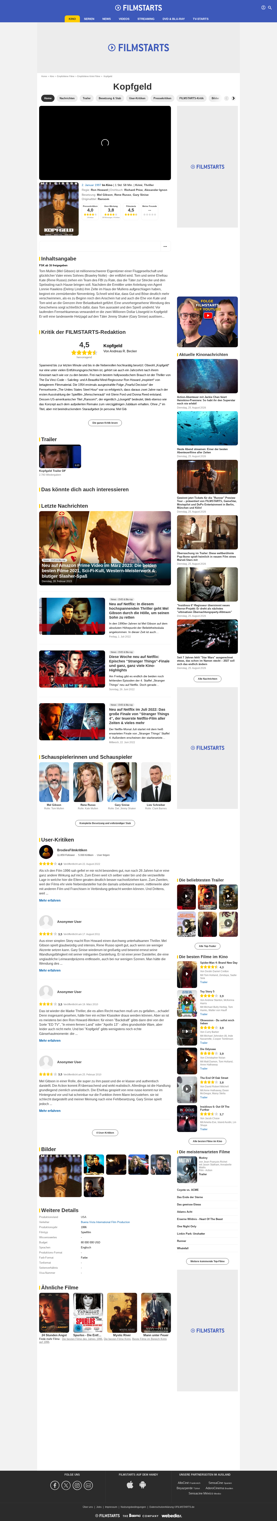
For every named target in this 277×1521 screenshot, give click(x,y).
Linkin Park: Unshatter (191, 1233)
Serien (89, 18)
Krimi (138, 185)
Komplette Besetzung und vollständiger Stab (105, 823)
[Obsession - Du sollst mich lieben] (187, 1032)
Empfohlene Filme (65, 76)
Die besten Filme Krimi (117, 1338)
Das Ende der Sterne (190, 1197)
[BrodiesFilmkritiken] (46, 852)
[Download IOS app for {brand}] (132, 1484)
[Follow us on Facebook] (55, 1485)
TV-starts (200, 18)
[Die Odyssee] (187, 1061)
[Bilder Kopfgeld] (60, 1175)
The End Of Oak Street (214, 1077)
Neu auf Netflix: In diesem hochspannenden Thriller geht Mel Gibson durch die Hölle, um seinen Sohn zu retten (139, 610)
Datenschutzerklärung (161, 1507)
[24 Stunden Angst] (54, 1313)
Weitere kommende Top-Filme (207, 1261)
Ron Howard (99, 189)
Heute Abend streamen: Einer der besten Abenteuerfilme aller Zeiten (202, 450)
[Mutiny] (187, 1169)
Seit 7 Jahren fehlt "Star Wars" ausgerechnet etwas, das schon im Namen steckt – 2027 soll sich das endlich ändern (206, 661)
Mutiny (203, 1157)
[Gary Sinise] (122, 782)
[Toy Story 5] (187, 1003)
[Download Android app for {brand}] (145, 1484)
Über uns (88, 1507)
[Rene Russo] (88, 782)
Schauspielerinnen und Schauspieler (86, 757)
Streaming (146, 18)
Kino (72, 18)
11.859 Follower (66, 855)
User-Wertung (111, 206)
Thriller (149, 185)
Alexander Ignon (155, 189)
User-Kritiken (57, 840)
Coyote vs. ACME (188, 1189)
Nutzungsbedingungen (133, 1507)
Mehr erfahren (50, 900)
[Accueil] (138, 8)
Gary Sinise (141, 194)
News (106, 18)
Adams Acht (184, 1211)
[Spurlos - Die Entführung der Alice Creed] (88, 1313)
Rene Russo (122, 194)
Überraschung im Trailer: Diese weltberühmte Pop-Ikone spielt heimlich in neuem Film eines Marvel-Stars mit (206, 556)
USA (83, 1217)
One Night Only (186, 1226)
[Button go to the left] (226, 98)
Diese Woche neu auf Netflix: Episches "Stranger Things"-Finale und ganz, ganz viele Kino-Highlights (139, 663)
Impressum (111, 1507)
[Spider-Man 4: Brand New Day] (187, 974)
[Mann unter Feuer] (156, 1313)
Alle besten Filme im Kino (207, 1141)
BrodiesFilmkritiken (72, 850)
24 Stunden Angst (54, 1335)
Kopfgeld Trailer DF (52, 470)
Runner (181, 1241)
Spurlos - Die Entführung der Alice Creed (102, 1335)
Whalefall (183, 1248)
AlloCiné (183, 1482)
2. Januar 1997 (92, 185)
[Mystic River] (122, 1313)
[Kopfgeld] (59, 209)
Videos (124, 18)
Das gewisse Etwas (189, 1204)
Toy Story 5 (207, 991)
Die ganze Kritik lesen (105, 422)
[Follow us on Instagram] (78, 1485)
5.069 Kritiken (86, 855)
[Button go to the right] (233, 98)
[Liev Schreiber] (156, 782)
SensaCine (215, 1482)
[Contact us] (89, 1485)
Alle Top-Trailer (207, 946)
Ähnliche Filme (59, 1288)
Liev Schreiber (156, 804)
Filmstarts (131, 206)
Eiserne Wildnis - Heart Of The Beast (200, 1219)
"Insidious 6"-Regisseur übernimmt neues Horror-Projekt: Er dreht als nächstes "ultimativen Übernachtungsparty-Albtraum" (204, 609)
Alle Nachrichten (207, 678)
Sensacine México (201, 1493)
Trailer (49, 439)
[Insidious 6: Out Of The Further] (187, 1118)
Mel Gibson (105, 194)
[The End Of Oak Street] (187, 1089)
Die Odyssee (208, 1049)
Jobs (99, 1507)
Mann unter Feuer (156, 1335)
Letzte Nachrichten (64, 506)
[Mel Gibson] (54, 782)
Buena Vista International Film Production (105, 1222)
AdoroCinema (215, 1488)
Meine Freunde (149, 206)
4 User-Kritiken (105, 1132)
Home (44, 76)
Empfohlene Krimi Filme (88, 76)
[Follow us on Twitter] (66, 1485)
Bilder (48, 1149)
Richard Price (133, 189)
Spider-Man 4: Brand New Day (218, 962)
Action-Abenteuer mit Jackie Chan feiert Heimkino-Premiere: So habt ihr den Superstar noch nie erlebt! (206, 400)
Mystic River (122, 1335)
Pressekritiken (90, 206)
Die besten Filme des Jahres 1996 (82, 1338)
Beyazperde (185, 1488)
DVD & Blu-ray (174, 18)
